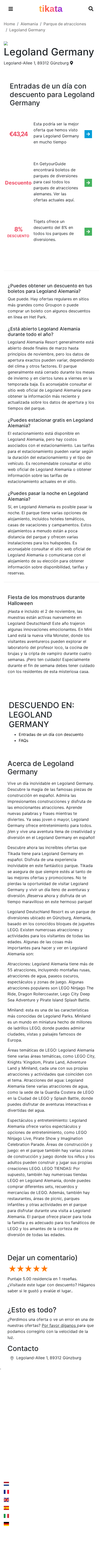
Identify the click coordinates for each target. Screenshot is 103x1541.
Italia (14, 1515)
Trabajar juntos (69, 1411)
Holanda (17, 1483)
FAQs (23, 740)
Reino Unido (21, 1499)
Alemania (29, 23)
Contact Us (21, 1460)
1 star (12, 1269)
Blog (8, 1431)
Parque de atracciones (65, 23)
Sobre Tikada (16, 1421)
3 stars (28, 1269)
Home (9, 23)
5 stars (44, 1269)
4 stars (36, 1269)
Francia (16, 1491)
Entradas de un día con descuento (51, 734)
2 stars (20, 1269)
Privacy (62, 1421)
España (16, 1507)
